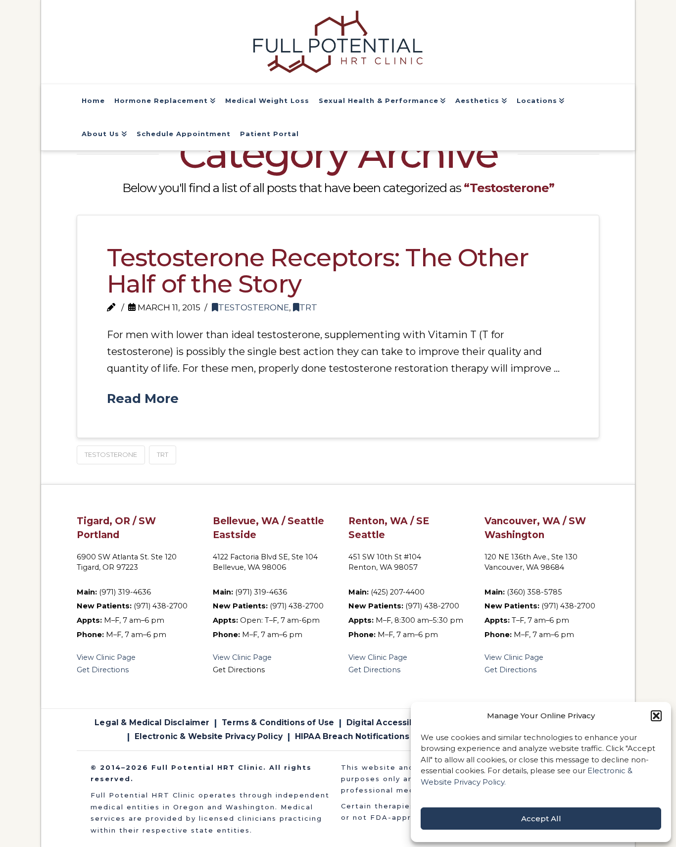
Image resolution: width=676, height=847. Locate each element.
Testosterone (253, 307)
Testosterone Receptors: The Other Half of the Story (318, 271)
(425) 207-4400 (398, 592)
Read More (143, 398)
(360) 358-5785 (534, 592)
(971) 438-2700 (161, 605)
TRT (308, 307)
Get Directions (103, 669)
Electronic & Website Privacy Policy (209, 736)
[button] (656, 716)
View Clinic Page (106, 657)
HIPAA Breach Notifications (352, 736)
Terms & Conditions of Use (278, 722)
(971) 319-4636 (125, 592)
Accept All (541, 818)
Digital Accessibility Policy (401, 722)
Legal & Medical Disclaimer (152, 722)
